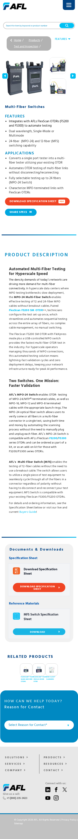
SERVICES (13, 764)
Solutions (15, 757)
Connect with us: (55, 783)
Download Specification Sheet (37, 201)
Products (34, 40)
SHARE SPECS (21, 212)
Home (17, 40)
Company (13, 770)
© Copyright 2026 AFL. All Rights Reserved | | (46, 822)
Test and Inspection (26, 46)
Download (37, 632)
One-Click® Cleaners (50, 678)
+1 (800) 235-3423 (17, 798)
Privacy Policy (69, 820)
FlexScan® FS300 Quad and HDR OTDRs (27, 679)
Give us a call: (11, 794)
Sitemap (18, 824)
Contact (52, 770)
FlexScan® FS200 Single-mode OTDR (40, 679)
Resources (54, 764)
